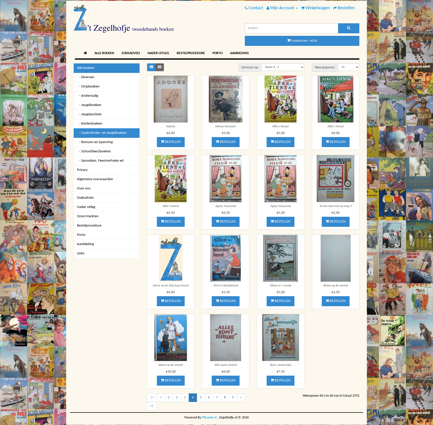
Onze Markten (87, 216)
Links (80, 253)
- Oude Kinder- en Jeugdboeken (102, 133)
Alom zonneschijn (280, 365)
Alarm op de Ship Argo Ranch (171, 285)
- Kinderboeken (89, 124)
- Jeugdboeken (89, 105)
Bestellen (172, 142)
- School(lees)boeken (94, 151)
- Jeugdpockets (89, 114)
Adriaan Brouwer (225, 126)
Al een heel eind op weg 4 (336, 206)
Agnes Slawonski (225, 206)
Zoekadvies (131, 53)
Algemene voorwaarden (95, 179)
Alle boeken (104, 53)
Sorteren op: (250, 67)
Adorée (170, 126)
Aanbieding (239, 53)
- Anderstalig (87, 96)
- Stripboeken (88, 86)
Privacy (82, 170)
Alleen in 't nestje (280, 285)
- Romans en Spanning (95, 142)
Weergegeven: (325, 67)
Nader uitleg (158, 53)
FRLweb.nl (209, 417)
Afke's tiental (280, 126)
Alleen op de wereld (335, 285)
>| (151, 406)
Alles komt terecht (225, 365)
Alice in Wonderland (225, 285)
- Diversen (85, 77)
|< (152, 397)
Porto (217, 53)
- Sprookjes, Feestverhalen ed (100, 161)
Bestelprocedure (191, 53)
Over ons (83, 188)
